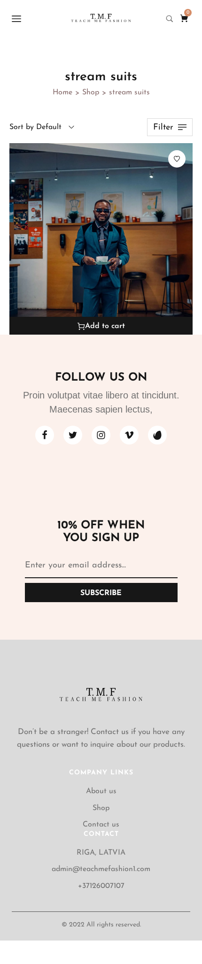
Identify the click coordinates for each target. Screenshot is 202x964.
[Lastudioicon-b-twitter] (72, 435)
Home (62, 92)
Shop (90, 92)
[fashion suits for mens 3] (101, 239)
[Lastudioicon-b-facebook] (44, 435)
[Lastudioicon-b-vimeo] (129, 435)
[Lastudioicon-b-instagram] (101, 435)
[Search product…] (169, 19)
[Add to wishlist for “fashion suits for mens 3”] (177, 159)
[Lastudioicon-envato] (157, 435)
